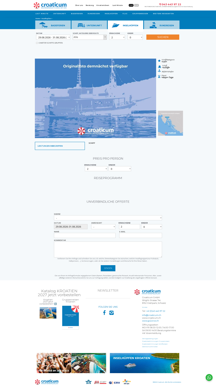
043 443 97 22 (171, 4)
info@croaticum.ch (151, 315)
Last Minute (117, 5)
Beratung (90, 5)
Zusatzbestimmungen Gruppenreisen (156, 341)
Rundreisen (94, 13)
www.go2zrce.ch (150, 321)
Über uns (79, 5)
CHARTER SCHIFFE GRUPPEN (51, 43)
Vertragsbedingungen (150, 339)
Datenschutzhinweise (150, 347)
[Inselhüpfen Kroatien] (144, 363)
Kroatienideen (102, 5)
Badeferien (77, 13)
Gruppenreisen (140, 13)
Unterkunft (59, 13)
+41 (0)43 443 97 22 (155, 311)
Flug (125, 13)
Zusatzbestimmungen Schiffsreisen (155, 344)
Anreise (144, 307)
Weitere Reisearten (163, 13)
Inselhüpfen (111, 13)
